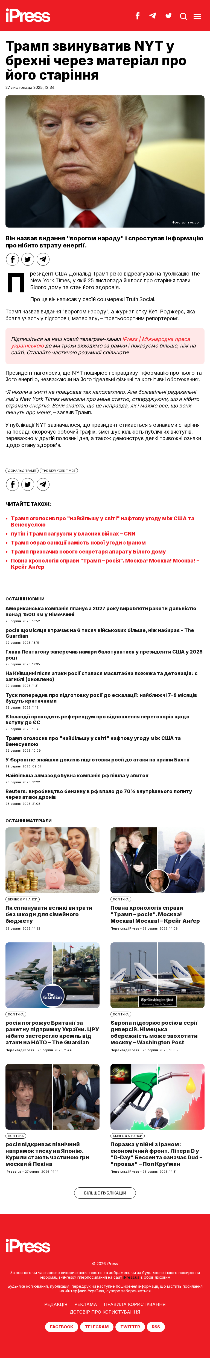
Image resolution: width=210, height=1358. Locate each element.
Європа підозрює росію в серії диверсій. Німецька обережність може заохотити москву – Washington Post (154, 1033)
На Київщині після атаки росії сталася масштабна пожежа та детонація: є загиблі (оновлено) (101, 676)
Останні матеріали (28, 820)
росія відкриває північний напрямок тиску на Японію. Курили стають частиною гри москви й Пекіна (47, 1154)
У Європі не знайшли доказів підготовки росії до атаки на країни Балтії (97, 760)
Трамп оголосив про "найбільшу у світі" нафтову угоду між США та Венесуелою (93, 741)
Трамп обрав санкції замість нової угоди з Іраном (78, 543)
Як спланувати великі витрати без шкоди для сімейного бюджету (48, 914)
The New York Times (58, 471)
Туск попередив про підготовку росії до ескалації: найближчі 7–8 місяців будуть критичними (101, 698)
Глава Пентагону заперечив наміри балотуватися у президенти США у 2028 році (104, 655)
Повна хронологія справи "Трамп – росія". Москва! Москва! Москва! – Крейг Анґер (155, 914)
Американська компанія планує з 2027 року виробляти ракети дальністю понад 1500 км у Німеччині (100, 611)
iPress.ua (131, 1277)
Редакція (56, 1304)
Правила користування (135, 1304)
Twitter (130, 1326)
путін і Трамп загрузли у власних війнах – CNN (73, 534)
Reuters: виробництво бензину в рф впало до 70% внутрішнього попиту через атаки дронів (98, 794)
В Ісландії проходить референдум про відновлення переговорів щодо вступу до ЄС (97, 719)
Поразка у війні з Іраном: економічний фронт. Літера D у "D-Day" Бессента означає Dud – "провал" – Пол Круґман (156, 1154)
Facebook (61, 1326)
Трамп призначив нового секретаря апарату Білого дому (88, 552)
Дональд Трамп (22, 471)
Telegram (97, 1326)
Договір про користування (105, 1312)
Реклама (85, 1304)
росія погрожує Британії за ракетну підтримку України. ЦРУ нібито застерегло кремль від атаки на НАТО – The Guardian (52, 1033)
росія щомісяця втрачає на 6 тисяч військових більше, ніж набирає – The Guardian (99, 633)
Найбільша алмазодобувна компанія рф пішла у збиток (76, 775)
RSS (156, 1326)
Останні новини (25, 598)
